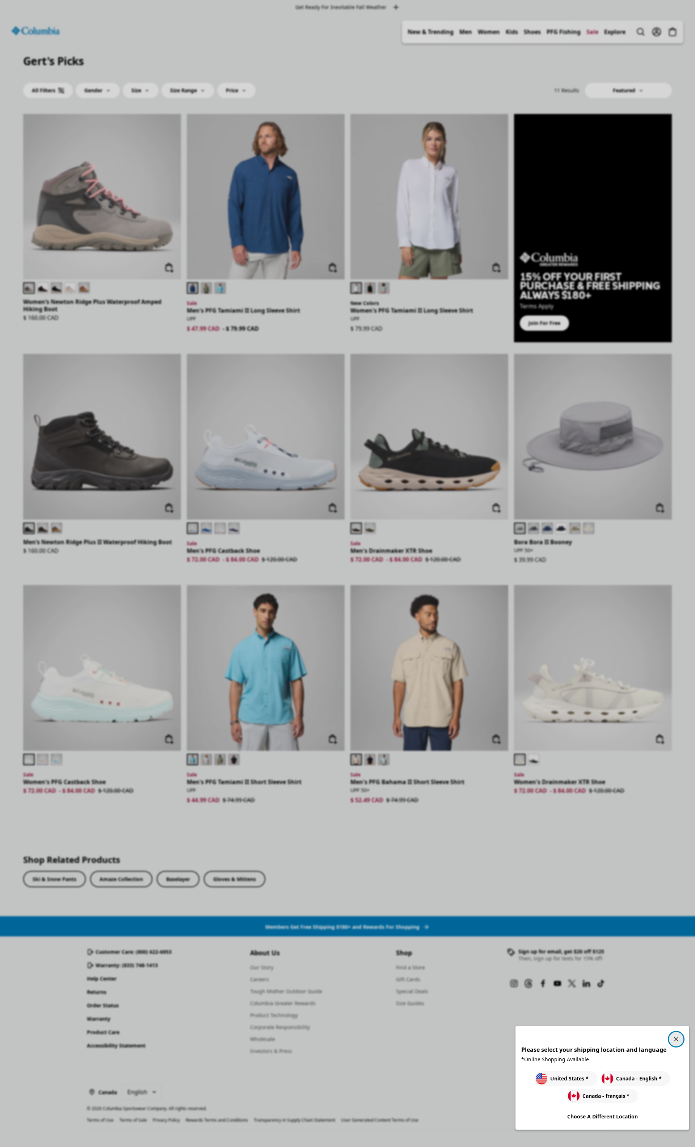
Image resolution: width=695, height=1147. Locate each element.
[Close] (676, 1039)
